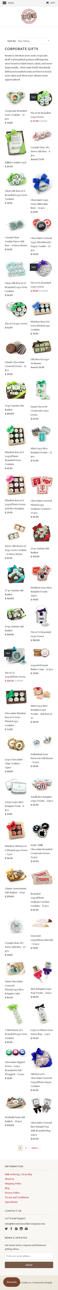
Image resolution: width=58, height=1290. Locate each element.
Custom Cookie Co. (23, 1282)
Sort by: (12, 41)
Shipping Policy (13, 1183)
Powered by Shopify (42, 1282)
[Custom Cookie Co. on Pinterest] (16, 1228)
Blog (7, 1188)
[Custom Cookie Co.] (29, 16)
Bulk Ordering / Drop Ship (18, 1174)
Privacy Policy (12, 1193)
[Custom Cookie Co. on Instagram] (21, 1228)
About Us (9, 1179)
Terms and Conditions (17, 1197)
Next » (35, 1148)
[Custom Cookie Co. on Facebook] (11, 1228)
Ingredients (11, 1202)
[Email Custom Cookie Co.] (26, 1228)
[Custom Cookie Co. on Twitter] (6, 1228)
